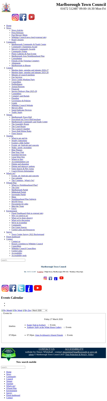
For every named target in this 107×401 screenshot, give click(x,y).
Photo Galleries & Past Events (23, 54)
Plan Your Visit (17, 152)
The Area (15, 187)
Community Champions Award (24, 47)
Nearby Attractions (19, 140)
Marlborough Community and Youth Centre (29, 122)
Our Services (16, 77)
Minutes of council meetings (23, 75)
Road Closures (17, 40)
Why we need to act (19, 216)
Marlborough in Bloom (21, 65)
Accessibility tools (18, 255)
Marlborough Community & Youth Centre (28, 44)
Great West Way (18, 157)
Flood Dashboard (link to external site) (27, 213)
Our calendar (16, 178)
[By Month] (6, 310)
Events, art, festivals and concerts (25, 145)
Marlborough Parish (19, 190)
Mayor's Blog (17, 108)
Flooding (15, 98)
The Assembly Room (20, 124)
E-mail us (40, 272)
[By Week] (17, 310)
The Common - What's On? (22, 180)
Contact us (15, 241)
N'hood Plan (11, 183)
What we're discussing (20, 220)
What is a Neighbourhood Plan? (24, 185)
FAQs (13, 208)
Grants (14, 103)
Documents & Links (19, 204)
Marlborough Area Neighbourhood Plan (27, 56)
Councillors (16, 82)
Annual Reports (18, 86)
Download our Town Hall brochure (26, 119)
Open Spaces (16, 133)
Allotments (15, 63)
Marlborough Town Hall (21, 117)
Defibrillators (16, 84)
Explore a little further (20, 143)
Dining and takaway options (23, 166)
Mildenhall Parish (18, 192)
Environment (11, 211)
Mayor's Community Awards (23, 49)
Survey (9, 232)
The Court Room (18, 126)
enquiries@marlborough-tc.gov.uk (80, 352)
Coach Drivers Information (22, 171)
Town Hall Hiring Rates (21, 131)
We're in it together (19, 223)
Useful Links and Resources (23, 230)
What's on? (10, 173)
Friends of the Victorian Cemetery (25, 61)
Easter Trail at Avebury (36, 325)
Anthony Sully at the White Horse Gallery (44, 327)
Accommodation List (20, 162)
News (8, 28)
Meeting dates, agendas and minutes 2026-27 (30, 70)
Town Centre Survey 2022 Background (27, 234)
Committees (16, 94)
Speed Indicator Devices (21, 110)
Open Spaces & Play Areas (22, 169)
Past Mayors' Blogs (19, 35)
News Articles (17, 30)
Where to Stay (17, 159)
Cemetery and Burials (20, 96)
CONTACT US (47, 349)
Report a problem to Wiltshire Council (27, 244)
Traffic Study (16, 112)
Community (11, 42)
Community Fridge (19, 51)
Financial (15, 89)
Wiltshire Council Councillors (23, 248)
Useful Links (16, 251)
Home (8, 26)
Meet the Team (17, 206)
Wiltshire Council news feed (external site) (28, 37)
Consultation (16, 58)
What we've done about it (21, 218)
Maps (13, 197)
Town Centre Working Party (23, 79)
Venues (9, 115)
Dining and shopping (20, 164)
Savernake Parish (18, 194)
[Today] (27, 310)
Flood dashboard (13, 237)
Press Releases (17, 33)
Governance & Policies (21, 101)
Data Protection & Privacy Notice (79, 354)
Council (9, 68)
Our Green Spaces (19, 227)
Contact (9, 239)
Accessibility (16, 253)
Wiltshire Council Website (22, 105)
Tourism (9, 136)
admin (31, 354)
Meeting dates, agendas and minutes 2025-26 (30, 72)
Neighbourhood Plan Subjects (23, 199)
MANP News (17, 201)
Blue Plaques (16, 150)
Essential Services (18, 155)
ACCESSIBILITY (74, 349)
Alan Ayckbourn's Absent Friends (49, 335)
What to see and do (19, 138)
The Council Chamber (20, 129)
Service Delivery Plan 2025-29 (24, 91)
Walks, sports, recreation (21, 147)
